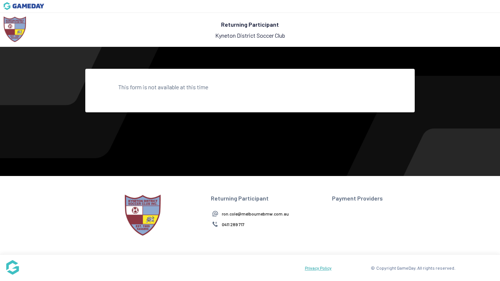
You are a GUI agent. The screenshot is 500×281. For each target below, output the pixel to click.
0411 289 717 (233, 224)
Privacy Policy (318, 267)
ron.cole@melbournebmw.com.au (255, 213)
